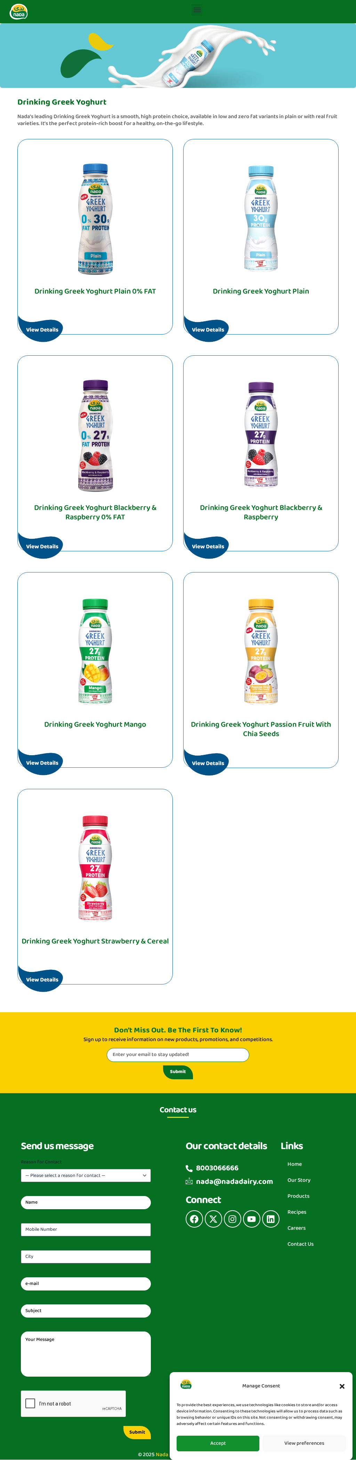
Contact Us (301, 1244)
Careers (297, 1228)
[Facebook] (194, 1219)
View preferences (304, 1443)
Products (298, 1196)
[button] (342, 1386)
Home (295, 1164)
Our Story (299, 1180)
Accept (218, 1443)
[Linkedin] (271, 1219)
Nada (162, 1454)
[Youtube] (251, 1219)
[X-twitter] (213, 1219)
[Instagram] (232, 1219)
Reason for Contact (55, 1162)
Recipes (297, 1212)
